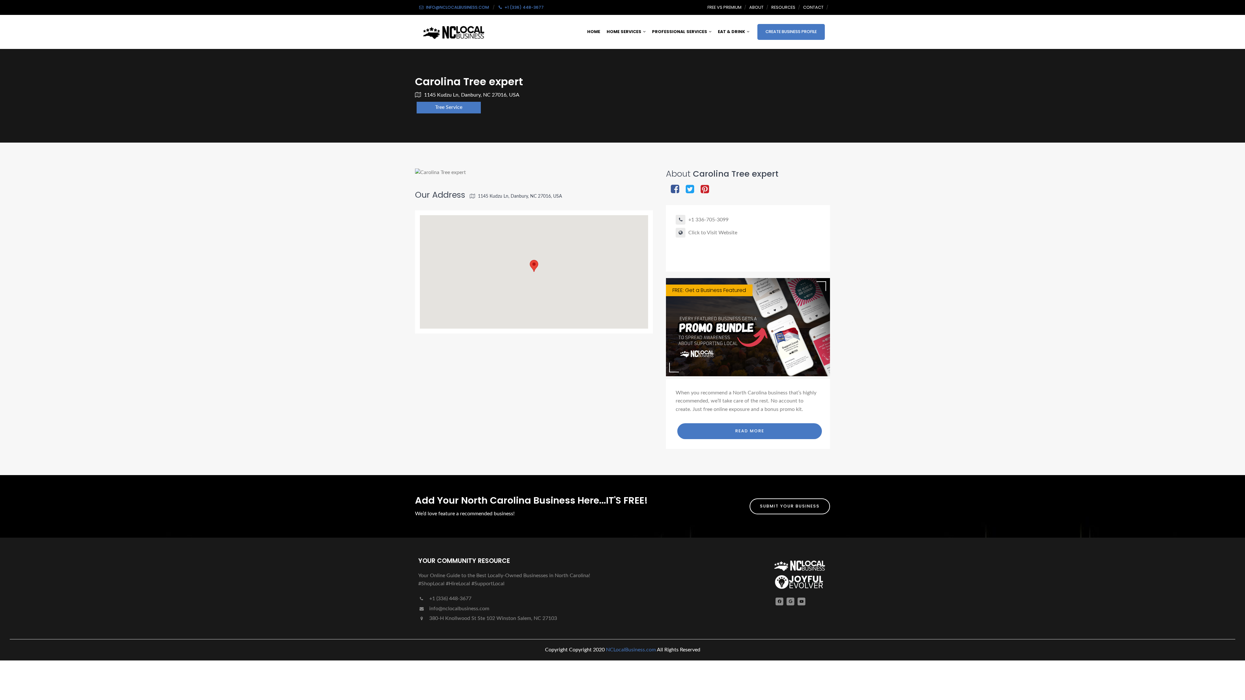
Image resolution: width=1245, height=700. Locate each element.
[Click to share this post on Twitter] (690, 189)
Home (593, 31)
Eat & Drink (731, 31)
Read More (749, 431)
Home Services (624, 31)
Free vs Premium (724, 7)
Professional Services (679, 31)
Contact (813, 7)
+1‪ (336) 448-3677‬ (449, 598)
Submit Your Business (790, 506)
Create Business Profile (791, 31)
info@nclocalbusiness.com (459, 608)
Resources (783, 7)
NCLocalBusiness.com (631, 649)
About (756, 7)
